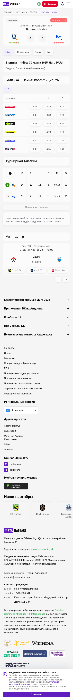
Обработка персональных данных (23, 388)
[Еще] (68, 4)
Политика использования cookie (22, 383)
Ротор (49, 249)
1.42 (35, 140)
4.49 (49, 106)
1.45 (35, 115)
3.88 (49, 115)
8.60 (62, 115)
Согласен (36, 694)
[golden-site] (21, 643)
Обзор (8, 52)
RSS (6, 368)
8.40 (62, 149)
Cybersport (10, 430)
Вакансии (9, 358)
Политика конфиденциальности (21, 373)
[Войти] (62, 4)
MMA (7, 444)
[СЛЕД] (66, 279)
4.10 (49, 140)
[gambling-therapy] (57, 654)
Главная (8, 12)
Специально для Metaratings (20, 363)
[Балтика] (14, 38)
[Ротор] (59, 259)
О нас (7, 353)
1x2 (7, 89)
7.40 (62, 140)
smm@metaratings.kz (26, 588)
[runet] (7, 643)
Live (49, 52)
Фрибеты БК (12, 317)
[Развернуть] (10, 173)
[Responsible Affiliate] (17, 665)
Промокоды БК (14, 326)
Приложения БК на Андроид (23, 308)
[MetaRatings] (15, 530)
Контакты (9, 348)
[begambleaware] (35, 654)
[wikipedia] (42, 643)
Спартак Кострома (31, 249)
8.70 (62, 123)
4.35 (49, 149)
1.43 (35, 106)
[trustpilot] (12, 654)
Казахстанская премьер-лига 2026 (27, 300)
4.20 (49, 132)
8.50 (62, 132)
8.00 (62, 106)
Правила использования (17, 378)
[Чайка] (59, 38)
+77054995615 (22, 593)
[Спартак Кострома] (13, 259)
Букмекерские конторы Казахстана (28, 334)
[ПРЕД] (58, 279)
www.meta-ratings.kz (43, 549)
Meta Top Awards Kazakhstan (13, 438)
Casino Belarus (12, 425)
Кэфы (38, 52)
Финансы (9, 449)
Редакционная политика (17, 393)
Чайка (43, 29)
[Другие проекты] (12, 4)
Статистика (23, 52)
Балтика (31, 29)
